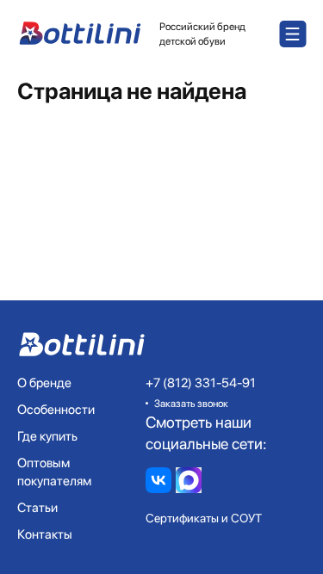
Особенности (56, 409)
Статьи (37, 507)
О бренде (44, 383)
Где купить (47, 436)
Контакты (44, 534)
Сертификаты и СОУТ (204, 518)
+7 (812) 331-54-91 (201, 383)
